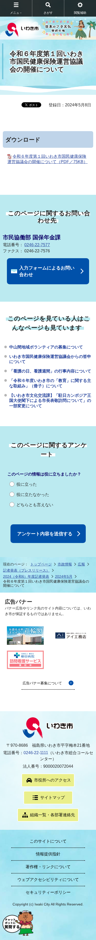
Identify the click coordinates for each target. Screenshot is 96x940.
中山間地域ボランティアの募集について (46, 347)
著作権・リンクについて (48, 867)
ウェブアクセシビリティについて (48, 879)
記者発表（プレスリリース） (26, 570)
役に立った (26, 484)
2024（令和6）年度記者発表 (26, 576)
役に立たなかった (32, 494)
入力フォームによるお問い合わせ (46, 271)
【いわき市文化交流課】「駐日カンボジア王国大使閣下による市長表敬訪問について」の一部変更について (50, 400)
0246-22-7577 (37, 245)
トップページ (41, 564)
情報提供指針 (48, 854)
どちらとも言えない (34, 505)
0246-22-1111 (36, 753)
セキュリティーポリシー (48, 892)
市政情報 (65, 564)
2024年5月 (63, 576)
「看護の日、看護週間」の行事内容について (50, 371)
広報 (81, 564)
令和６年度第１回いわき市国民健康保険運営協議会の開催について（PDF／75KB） (47, 159)
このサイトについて (48, 841)
